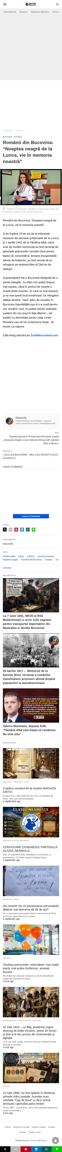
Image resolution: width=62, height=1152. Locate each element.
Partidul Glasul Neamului (16, 840)
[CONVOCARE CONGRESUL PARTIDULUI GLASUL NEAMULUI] (31, 822)
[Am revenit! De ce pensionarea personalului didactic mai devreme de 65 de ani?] (31, 881)
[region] (31, 102)
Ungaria (37, 1020)
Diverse (7, 958)
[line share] (33, 529)
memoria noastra (46, 556)
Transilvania (24, 1020)
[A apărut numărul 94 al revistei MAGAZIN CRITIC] (31, 763)
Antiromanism (10, 1020)
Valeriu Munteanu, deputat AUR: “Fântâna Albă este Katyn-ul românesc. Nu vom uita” (30, 730)
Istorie (6, 1086)
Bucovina (7, 137)
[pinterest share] (16, 529)
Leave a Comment (31, 516)
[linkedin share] (22, 529)
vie (57, 559)
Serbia (55, 12)
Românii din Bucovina (31, 559)
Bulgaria (24, 12)
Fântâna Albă (9, 556)
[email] (15, 1149)
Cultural (7, 782)
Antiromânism (10, 12)
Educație (18, 782)
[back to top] (55, 1140)
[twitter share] (5, 529)
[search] (57, 4)
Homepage (7, 130)
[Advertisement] (31, 47)
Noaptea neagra (10, 559)
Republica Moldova (40, 12)
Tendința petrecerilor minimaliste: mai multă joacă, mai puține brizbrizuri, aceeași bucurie (30, 968)
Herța (21, 556)
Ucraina (19, 130)
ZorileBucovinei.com (44, 335)
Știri (26, 782)
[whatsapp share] (28, 529)
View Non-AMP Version (39, 1140)
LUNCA (30, 556)
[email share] (10, 529)
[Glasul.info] (30, 4)
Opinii (16, 899)
